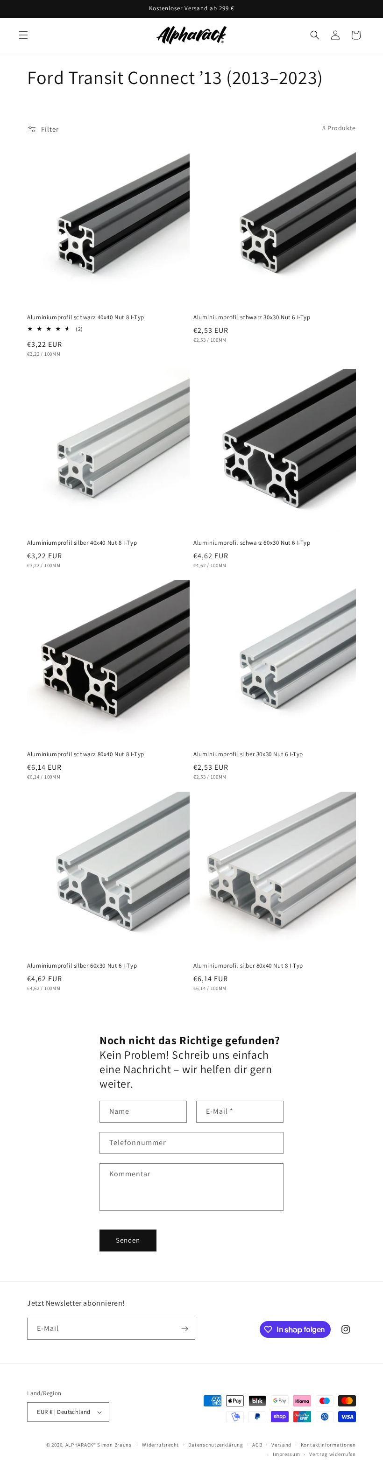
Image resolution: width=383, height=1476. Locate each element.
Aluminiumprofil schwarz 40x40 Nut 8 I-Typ (85, 317)
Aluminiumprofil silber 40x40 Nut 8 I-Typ (82, 543)
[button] (23, 35)
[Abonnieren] (184, 1329)
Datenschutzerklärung (215, 1444)
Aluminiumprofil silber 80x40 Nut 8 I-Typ (248, 966)
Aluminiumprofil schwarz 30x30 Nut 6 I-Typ (252, 317)
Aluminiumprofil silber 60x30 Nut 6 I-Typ (82, 966)
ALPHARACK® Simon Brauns (98, 1444)
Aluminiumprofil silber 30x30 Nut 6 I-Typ (248, 754)
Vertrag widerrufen (332, 1454)
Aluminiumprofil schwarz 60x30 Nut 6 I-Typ (252, 543)
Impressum (286, 1454)
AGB (257, 1444)
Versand (281, 1444)
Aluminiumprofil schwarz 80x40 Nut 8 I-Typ (85, 754)
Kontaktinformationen (328, 1444)
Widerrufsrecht (160, 1444)
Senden (128, 1240)
